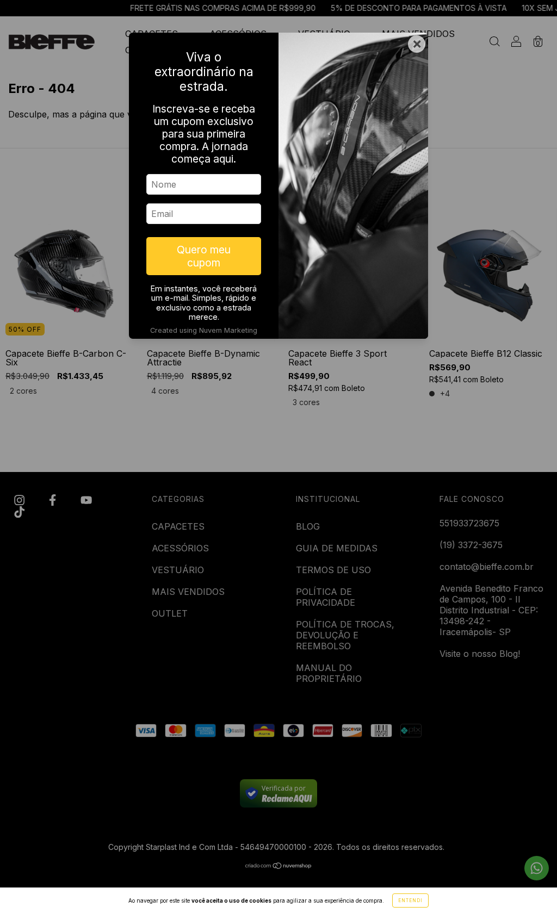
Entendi (410, 900)
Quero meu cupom (204, 256)
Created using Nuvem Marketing (203, 330)
